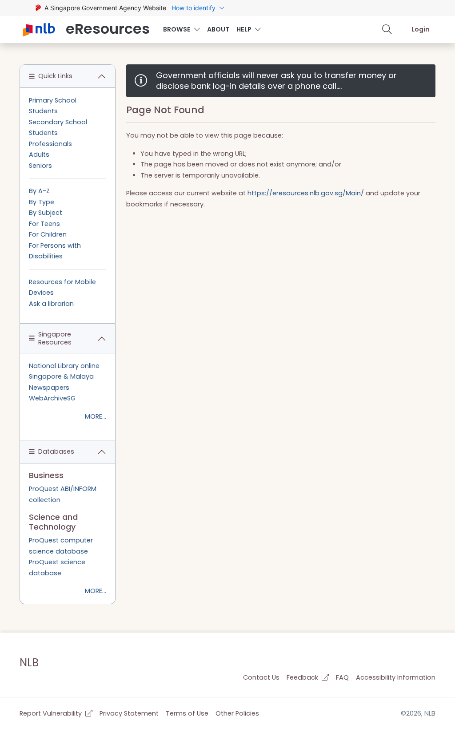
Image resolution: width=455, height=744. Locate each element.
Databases (56, 451)
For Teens (44, 223)
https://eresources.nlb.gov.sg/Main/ (305, 193)
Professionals (50, 143)
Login (420, 29)
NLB (29, 662)
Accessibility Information (395, 677)
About (218, 29)
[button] (387, 29)
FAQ (342, 677)
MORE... (95, 416)
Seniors (40, 165)
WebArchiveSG (52, 398)
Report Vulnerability (52, 713)
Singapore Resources (55, 338)
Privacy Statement (129, 713)
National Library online (64, 365)
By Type (41, 202)
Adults (39, 154)
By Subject (45, 212)
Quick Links (55, 75)
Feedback (303, 677)
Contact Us (261, 677)
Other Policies (237, 713)
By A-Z (39, 190)
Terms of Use (187, 713)
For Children (48, 234)
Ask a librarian (51, 303)
